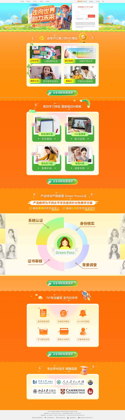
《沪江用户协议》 (79, 27)
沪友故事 (71, 411)
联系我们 (67, 411)
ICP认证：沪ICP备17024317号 (60, 415)
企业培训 (47, 1)
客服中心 (54, 411)
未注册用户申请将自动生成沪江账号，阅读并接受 (85, 27)
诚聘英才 (58, 411)
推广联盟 (75, 411)
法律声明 (62, 411)
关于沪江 (49, 411)
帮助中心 (41, 1)
